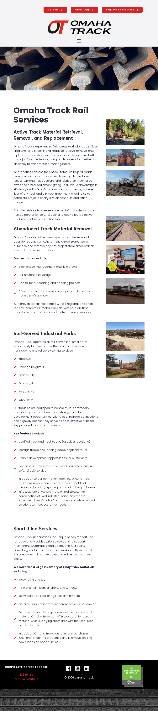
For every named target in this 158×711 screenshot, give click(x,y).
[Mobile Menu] (79, 41)
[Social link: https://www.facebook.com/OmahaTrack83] (70, 668)
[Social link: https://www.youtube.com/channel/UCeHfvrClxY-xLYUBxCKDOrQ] (79, 668)
